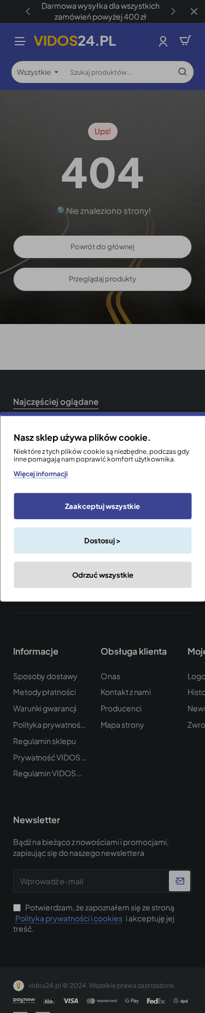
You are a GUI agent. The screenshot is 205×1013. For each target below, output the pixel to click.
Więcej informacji (41, 473)
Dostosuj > (102, 540)
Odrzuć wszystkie (102, 575)
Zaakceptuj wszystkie (102, 506)
